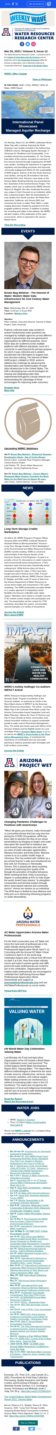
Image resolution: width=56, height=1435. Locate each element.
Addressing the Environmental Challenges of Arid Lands (30, 1289)
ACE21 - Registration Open (33, 1302)
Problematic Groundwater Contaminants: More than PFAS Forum (27, 1293)
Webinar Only (21, 313)
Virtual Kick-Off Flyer (15, 991)
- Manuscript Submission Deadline (27, 1171)
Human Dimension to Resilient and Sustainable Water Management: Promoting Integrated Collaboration (30, 1243)
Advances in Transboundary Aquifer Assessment (29, 1169)
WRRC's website (23, 1131)
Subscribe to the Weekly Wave (35, 66)
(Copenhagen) (16, 1356)
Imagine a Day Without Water (33, 1336)
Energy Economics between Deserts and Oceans (28, 1330)
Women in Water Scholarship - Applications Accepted (30, 1176)
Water (45, 1166)
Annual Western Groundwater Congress (26, 1322)
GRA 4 (24, 1321)
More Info (9, 390)
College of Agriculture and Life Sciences (23, 57)
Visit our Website (28, 1423)
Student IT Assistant (26, 1120)
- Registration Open (41, 1246)
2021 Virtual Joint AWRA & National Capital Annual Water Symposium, (29, 1237)
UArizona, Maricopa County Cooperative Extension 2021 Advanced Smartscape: (30, 1208)
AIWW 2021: (25, 1339)
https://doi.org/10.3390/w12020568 (26, 1416)
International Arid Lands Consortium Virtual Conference (26, 1286)
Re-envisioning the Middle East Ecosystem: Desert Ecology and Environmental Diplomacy (29, 1221)
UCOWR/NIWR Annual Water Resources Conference (28, 1298)
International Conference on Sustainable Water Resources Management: (30, 1266)
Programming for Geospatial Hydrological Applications (30, 1152)
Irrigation (27, 1211)
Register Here (11, 388)
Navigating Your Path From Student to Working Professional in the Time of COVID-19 (29, 1161)
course (36, 1211)
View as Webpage (42, 79)
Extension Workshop (30, 1202)
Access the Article (14, 612)
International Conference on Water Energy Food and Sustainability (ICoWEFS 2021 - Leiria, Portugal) (28, 1260)
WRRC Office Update (15, 74)
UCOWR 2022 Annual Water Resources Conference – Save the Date (30, 1346)
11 (22, 1265)
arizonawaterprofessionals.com (21, 982)
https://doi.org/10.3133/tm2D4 (36, 1391)
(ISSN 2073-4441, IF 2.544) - (23, 1168)
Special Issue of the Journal (29, 1166)
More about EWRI (13, 615)
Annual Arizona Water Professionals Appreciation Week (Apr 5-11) (28, 1182)
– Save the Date (28, 1341)
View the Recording (15, 225)
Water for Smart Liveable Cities (37, 1354)
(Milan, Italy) (33, 1273)
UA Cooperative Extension (28, 60)
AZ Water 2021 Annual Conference (34, 1193)
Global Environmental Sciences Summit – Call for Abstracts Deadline (28, 1249)
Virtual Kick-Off (23, 1180)
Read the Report (13, 1099)
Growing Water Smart (32, 731)
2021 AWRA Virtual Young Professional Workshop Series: (29, 1157)
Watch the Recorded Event (18, 1101)
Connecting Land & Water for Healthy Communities (29, 1318)
